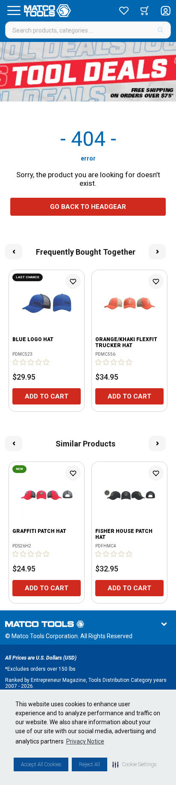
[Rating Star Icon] (15, 362)
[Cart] (144, 11)
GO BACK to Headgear (88, 207)
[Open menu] (13, 10)
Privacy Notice (85, 741)
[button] (134, 764)
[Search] (160, 30)
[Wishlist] (124, 11)
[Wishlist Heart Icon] (73, 281)
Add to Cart (46, 396)
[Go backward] (13, 251)
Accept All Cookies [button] (41, 764)
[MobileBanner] (88, 71)
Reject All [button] (89, 764)
